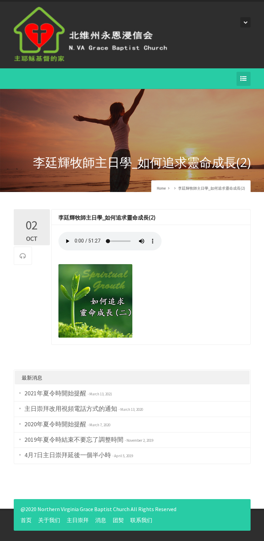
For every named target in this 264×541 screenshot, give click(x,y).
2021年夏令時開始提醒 (55, 393)
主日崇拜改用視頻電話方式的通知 (70, 409)
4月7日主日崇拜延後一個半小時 (67, 455)
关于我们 (49, 520)
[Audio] (23, 256)
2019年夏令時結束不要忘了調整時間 (73, 439)
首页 (26, 520)
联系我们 (141, 520)
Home (161, 188)
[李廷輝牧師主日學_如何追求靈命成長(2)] (95, 300)
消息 (100, 520)
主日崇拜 (78, 520)
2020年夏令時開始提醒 (55, 424)
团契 (118, 520)
